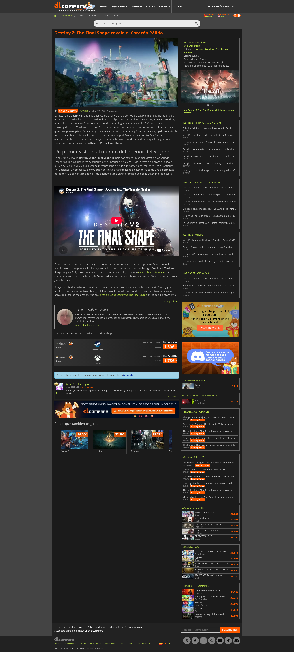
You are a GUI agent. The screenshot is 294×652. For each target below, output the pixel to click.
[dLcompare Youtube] (219, 641)
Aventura (209, 49)
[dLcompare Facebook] (194, 641)
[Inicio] (55, 16)
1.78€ (169, 360)
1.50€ (169, 346)
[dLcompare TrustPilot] (211, 641)
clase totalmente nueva (151, 272)
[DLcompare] (64, 639)
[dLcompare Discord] (236, 641)
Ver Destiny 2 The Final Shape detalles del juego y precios (210, 111)
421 (59, 347)
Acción (199, 49)
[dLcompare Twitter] (186, 641)
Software (137, 6)
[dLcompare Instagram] (203, 641)
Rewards (150, 6)
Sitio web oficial (192, 45)
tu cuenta (128, 375)
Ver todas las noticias (87, 325)
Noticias (177, 6)
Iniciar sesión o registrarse (222, 6)
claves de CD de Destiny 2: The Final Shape (122, 294)
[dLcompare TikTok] (227, 641)
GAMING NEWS (68, 110)
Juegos (103, 6)
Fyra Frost (83, 110)
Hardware (164, 6)
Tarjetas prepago (119, 6)
